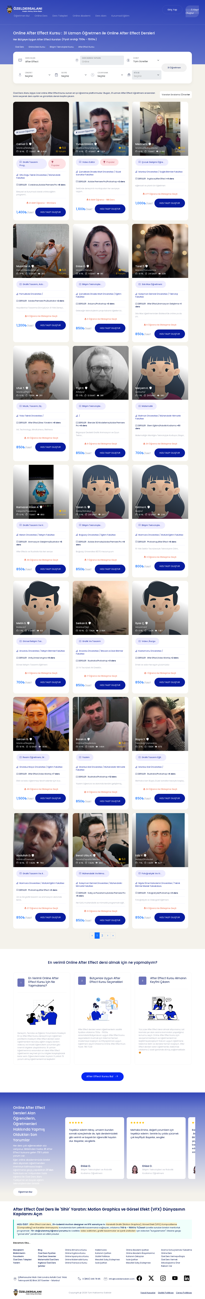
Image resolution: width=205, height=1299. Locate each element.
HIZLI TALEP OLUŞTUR (50, 212)
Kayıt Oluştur (192, 11)
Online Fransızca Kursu (76, 1262)
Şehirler (41, 1266)
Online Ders (41, 15)
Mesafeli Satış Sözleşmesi (107, 1259)
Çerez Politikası (184, 1292)
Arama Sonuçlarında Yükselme (176, 1250)
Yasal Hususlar (148, 1292)
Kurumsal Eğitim (120, 15)
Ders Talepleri (60, 15)
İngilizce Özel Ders (47, 1262)
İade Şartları (101, 1262)
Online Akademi (81, 15)
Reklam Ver (166, 1266)
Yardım (16, 1262)
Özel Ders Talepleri (22, 1259)
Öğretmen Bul (21, 15)
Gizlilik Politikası (166, 1292)
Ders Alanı (100, 15)
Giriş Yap (172, 9)
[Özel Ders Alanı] (24, 9)
